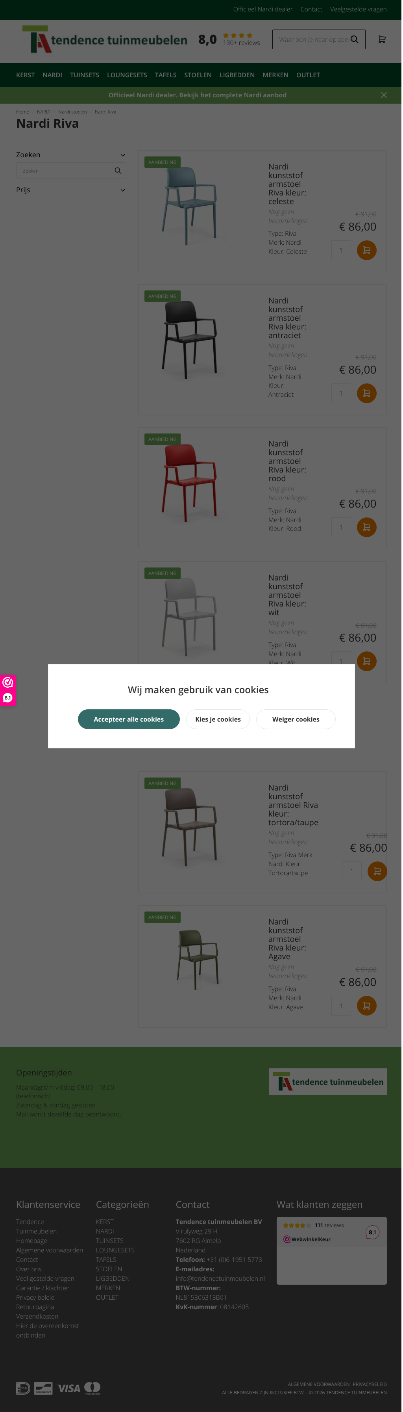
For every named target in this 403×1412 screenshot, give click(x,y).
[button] (129, 719)
